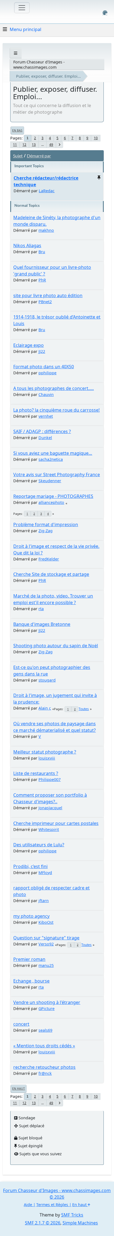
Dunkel (45, 437)
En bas (17, 130)
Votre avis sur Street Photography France (56, 474)
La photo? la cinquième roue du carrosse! (56, 410)
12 (24, 144)
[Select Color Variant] (105, 13)
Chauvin (46, 394)
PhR (42, 280)
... (42, 144)
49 (51, 144)
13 (34, 144)
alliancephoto (51, 502)
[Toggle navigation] (22, 7)
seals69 (45, 1030)
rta (41, 608)
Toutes (84, 709)
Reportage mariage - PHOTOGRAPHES (53, 496)
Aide (28, 1204)
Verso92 (46, 944)
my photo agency (31, 916)
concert (21, 1024)
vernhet (45, 416)
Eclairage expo (28, 345)
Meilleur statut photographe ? (44, 752)
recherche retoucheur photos (44, 1067)
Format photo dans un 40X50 (43, 367)
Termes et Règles (52, 1204)
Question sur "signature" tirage (46, 938)
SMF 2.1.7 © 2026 (42, 1223)
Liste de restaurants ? (35, 773)
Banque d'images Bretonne (41, 624)
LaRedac (47, 190)
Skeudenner (49, 480)
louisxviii (46, 758)
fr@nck (45, 1073)
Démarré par (39, 155)
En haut (18, 1088)
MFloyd (45, 872)
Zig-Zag (45, 530)
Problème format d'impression (45, 524)
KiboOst (45, 922)
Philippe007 (49, 779)
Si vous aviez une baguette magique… (52, 453)
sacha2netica (50, 459)
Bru (41, 251)
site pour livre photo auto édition (47, 295)
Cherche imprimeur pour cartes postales (56, 823)
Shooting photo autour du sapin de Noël (55, 646)
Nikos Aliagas (27, 245)
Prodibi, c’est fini (30, 866)
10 (96, 138)
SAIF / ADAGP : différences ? (42, 431)
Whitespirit (48, 829)
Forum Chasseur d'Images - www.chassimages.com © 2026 (57, 1193)
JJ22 (41, 351)
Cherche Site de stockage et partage (51, 574)
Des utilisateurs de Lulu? (38, 845)
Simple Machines (80, 1223)
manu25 (46, 965)
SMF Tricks (72, 1215)
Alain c (44, 708)
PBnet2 (45, 301)
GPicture (46, 1008)
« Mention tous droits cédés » (44, 1046)
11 (15, 144)
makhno (46, 230)
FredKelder (48, 559)
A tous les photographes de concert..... (53, 388)
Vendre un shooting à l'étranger (46, 1002)
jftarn (43, 900)
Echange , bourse (31, 981)
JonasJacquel (50, 807)
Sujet (18, 155)
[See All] (15, 53)
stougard (47, 680)
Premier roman (29, 959)
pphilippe (47, 372)
